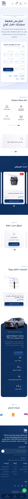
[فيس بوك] (25, 485)
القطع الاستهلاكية (23, 469)
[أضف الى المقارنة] (9, 174)
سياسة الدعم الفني (5, 474)
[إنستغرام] (18, 485)
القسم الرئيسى (10, 58)
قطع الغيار (25, 466)
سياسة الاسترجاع (5, 476)
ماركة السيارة (22, 51)
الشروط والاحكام (5, 466)
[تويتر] (22, 485)
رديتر (17, 78)
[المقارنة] (12, 3)
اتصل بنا (15, 474)
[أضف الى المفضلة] (5, 174)
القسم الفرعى (22, 65)
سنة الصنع (23, 58)
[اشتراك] (2, 451)
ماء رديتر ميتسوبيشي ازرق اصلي (15, 193)
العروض (25, 471)
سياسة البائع (6, 471)
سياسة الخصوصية (5, 469)
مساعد (22, 78)
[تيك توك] (14, 485)
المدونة (15, 469)
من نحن (15, 466)
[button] (20, 3)
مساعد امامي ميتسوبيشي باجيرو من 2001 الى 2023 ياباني (14, 297)
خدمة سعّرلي (14, 471)
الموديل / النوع (10, 51)
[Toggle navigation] (25, 3)
